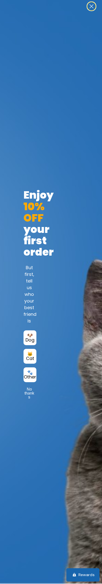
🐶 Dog (30, 337)
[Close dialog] (91, 6)
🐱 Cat (30, 356)
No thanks (29, 393)
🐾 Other (30, 374)
